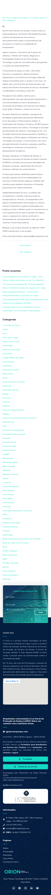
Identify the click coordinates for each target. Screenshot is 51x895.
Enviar (40, 612)
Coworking (7, 366)
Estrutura (6, 398)
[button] (39, 4)
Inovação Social (9, 442)
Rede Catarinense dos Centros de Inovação (21, 539)
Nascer (5, 478)
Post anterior (25, 245)
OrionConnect (8, 503)
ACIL (4, 333)
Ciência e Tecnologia (11, 349)
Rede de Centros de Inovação (15, 543)
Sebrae (5, 567)
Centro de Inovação (11, 342)
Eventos (6, 402)
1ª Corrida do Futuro (11, 325)
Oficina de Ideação (10, 486)
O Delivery (7, 482)
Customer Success (10, 370)
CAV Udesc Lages (10, 337)
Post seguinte (25, 252)
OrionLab (6, 507)
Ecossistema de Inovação (13, 382)
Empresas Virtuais (10, 390)
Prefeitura (7, 519)
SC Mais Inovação (10, 563)
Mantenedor (7, 458)
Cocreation (7, 354)
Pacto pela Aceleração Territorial (17, 511)
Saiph (4, 559)
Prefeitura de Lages (11, 523)
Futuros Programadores (13, 410)
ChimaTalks (7, 346)
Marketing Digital (10, 462)
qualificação (7, 535)
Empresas (6, 386)
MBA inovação (8, 466)
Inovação (6, 438)
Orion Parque (8, 494)
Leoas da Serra (9, 450)
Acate (5, 329)
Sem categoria (8, 20)
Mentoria (6, 470)
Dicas (4, 378)
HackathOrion (8, 422)
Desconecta (7, 374)
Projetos (6, 531)
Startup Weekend (10, 575)
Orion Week (7, 498)
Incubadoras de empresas (13, 434)
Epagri (5, 394)
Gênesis (6, 414)
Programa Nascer (10, 527)
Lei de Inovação (9, 446)
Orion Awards (8, 490)
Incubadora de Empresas (13, 430)
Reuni (4, 547)
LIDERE (5, 454)
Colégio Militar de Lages (13, 358)
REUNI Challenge (9, 551)
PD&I (4, 515)
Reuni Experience (9, 555)
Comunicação (8, 362)
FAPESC (6, 406)
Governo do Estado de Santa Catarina (19, 418)
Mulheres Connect (10, 474)
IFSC (4, 426)
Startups (6, 579)
